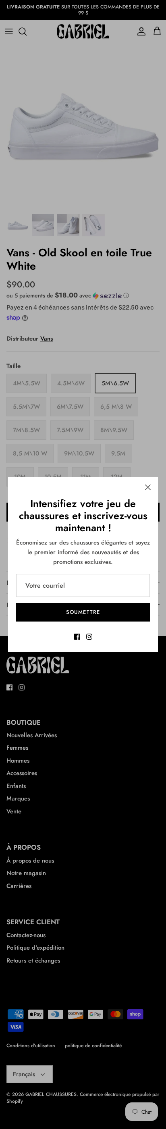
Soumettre (83, 612)
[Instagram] (89, 637)
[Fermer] (148, 487)
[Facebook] (77, 637)
